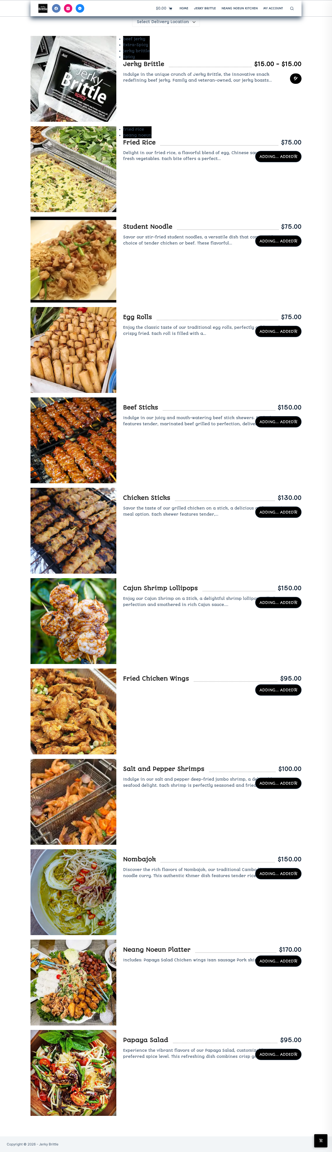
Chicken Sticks (146, 497)
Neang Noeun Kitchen (240, 8)
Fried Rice (139, 142)
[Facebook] (56, 8)
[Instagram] (68, 8)
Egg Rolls (137, 317)
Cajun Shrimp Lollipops (160, 588)
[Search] (292, 8)
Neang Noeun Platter (157, 949)
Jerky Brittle (205, 8)
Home (184, 8)
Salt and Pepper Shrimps (163, 768)
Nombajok (139, 859)
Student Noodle (147, 226)
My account (273, 8)
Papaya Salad (145, 1040)
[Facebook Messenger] (80, 8)
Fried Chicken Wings (156, 678)
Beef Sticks (140, 407)
